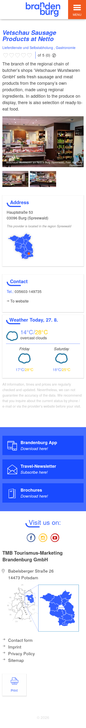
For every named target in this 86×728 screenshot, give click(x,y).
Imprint (14, 647)
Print (14, 690)
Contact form (20, 640)
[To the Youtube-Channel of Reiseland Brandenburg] (55, 537)
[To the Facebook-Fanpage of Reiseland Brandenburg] (31, 537)
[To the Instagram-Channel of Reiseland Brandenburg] (43, 537)
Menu (77, 14)
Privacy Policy (21, 653)
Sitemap (16, 660)
